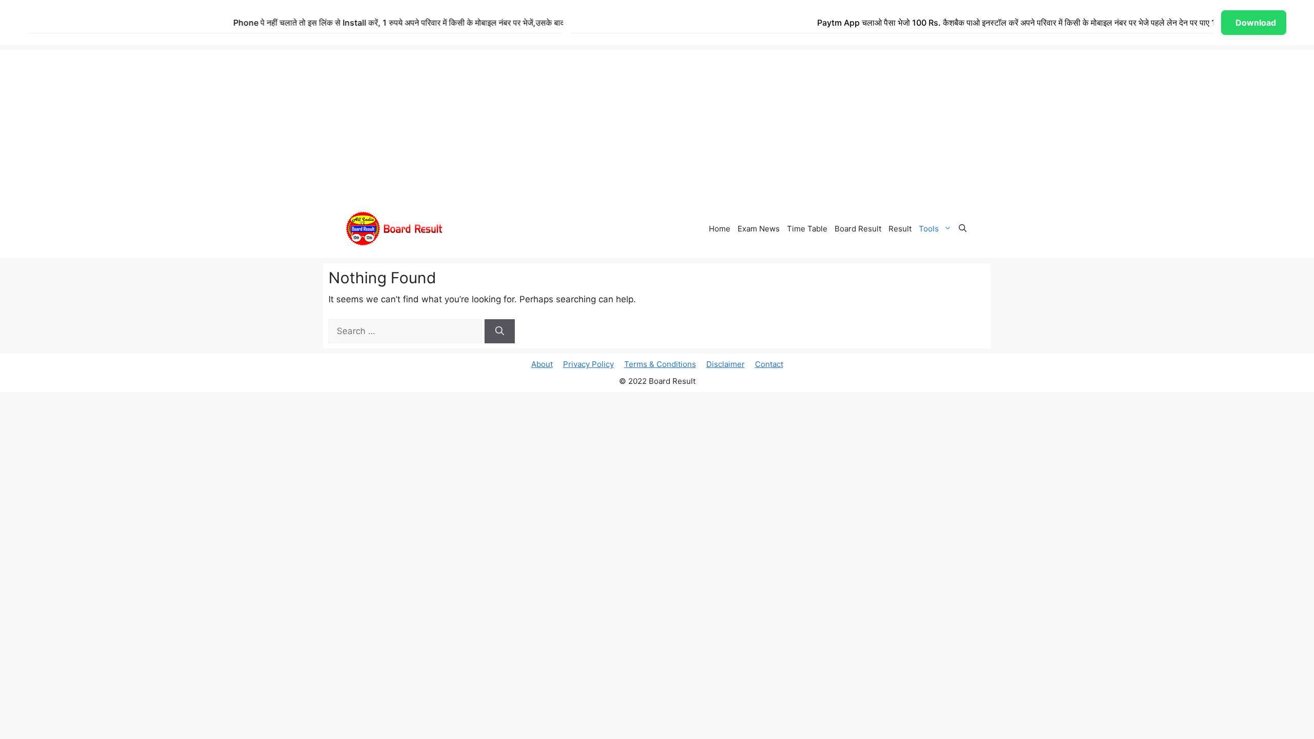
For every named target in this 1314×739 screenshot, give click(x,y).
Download (1255, 22)
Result (900, 229)
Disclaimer (725, 364)
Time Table (807, 229)
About (542, 364)
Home (719, 229)
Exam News (759, 229)
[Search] (500, 331)
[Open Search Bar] (962, 228)
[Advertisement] (657, 122)
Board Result (858, 229)
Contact (769, 364)
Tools (929, 229)
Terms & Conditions (660, 364)
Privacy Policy (588, 364)
